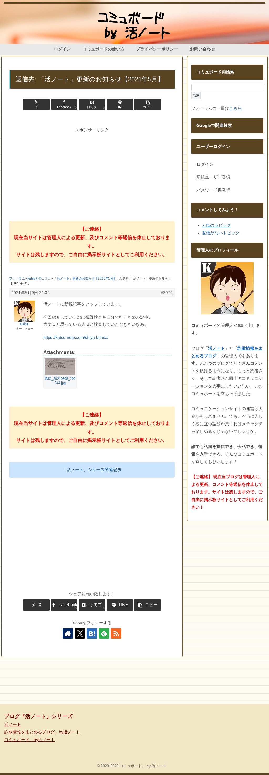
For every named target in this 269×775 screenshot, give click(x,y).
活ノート (12, 724)
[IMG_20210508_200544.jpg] (60, 366)
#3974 (167, 293)
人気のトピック (216, 225)
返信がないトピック (221, 233)
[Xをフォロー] (80, 633)
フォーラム (17, 278)
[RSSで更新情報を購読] (116, 633)
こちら (235, 108)
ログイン (204, 164)
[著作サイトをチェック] (68, 633)
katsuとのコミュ (39, 278)
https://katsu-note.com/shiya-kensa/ (75, 337)
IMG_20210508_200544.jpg (60, 381)
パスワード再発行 (213, 190)
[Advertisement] (92, 170)
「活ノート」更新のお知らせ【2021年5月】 (85, 278)
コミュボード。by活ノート (29, 739)
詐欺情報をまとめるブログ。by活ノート (42, 732)
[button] (147, 104)
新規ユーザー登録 (213, 177)
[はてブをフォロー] (92, 633)
